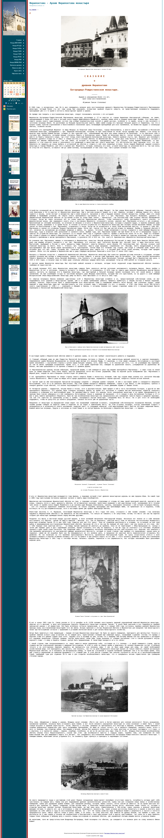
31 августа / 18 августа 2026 (14, 99)
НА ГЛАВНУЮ (32, 9)
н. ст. (10, 103)
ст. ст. (20, 103)
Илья (101, 835)
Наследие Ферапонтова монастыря (114, 833)
